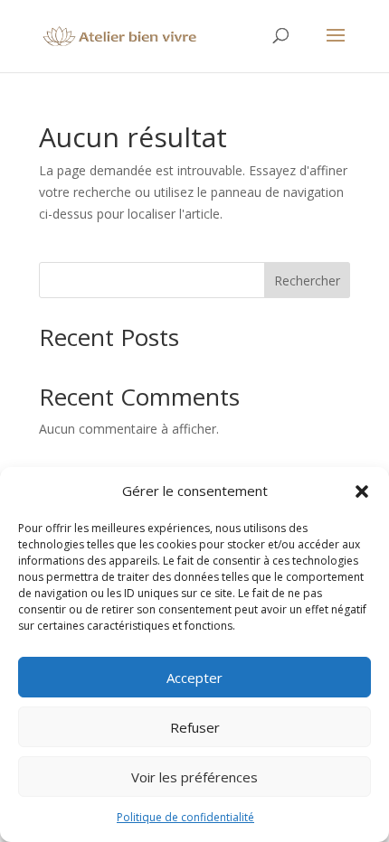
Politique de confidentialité (185, 817)
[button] (362, 491)
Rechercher (307, 280)
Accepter (194, 678)
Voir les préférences (194, 777)
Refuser (195, 727)
